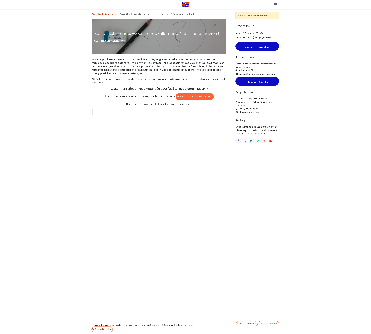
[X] (244, 140)
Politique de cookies (102, 329)
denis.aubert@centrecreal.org (194, 96)
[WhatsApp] (257, 140)
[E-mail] (270, 140)
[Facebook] (238, 140)
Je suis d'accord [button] (268, 323)
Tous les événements (104, 14)
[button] (257, 46)
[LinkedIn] (251, 140)
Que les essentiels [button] (246, 323)
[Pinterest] (264, 140)
